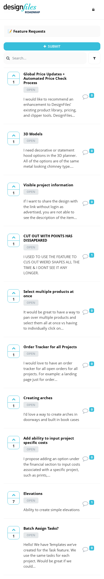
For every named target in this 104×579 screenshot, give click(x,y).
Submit (53, 46)
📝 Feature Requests (26, 31)
